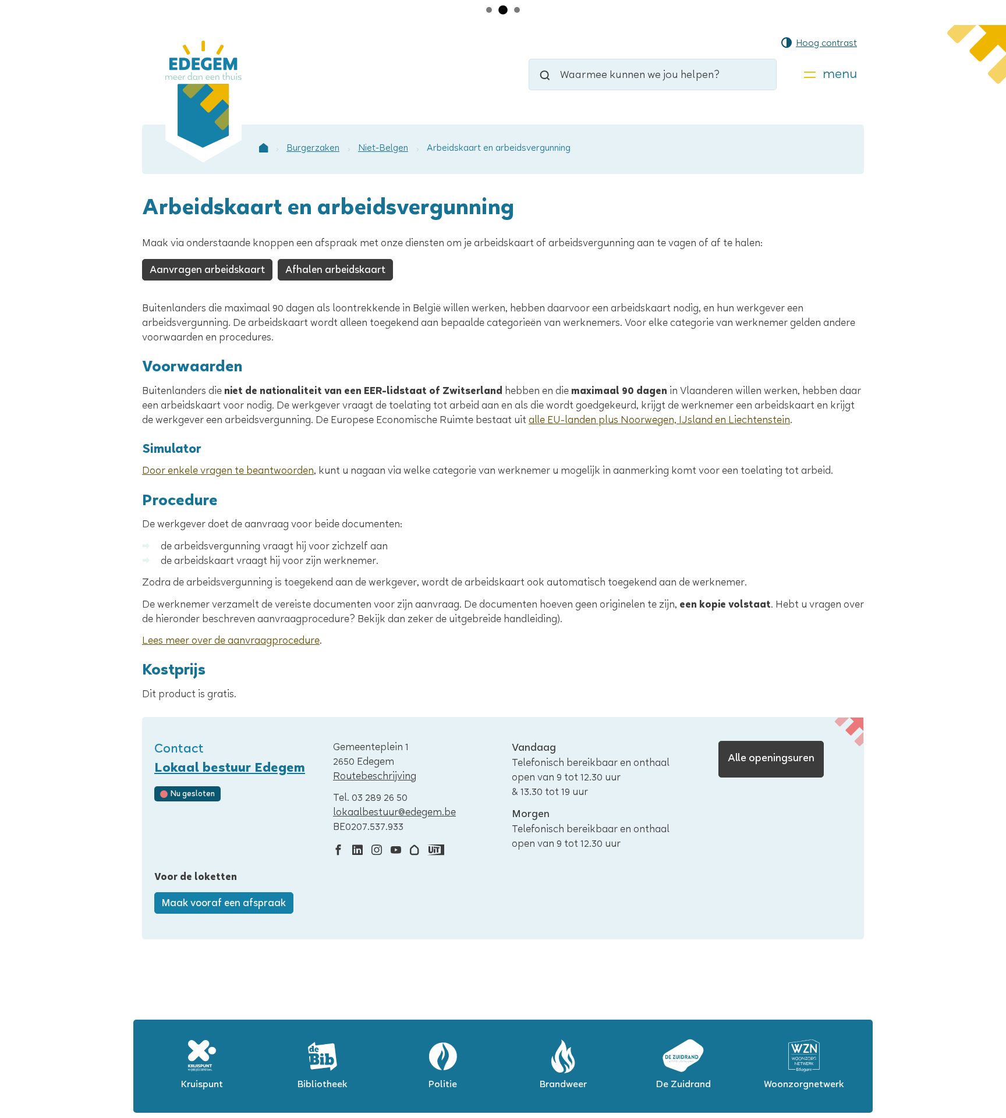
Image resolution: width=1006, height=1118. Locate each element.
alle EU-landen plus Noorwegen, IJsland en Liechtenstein (659, 421)
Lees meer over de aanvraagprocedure (231, 642)
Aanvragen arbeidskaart (207, 271)
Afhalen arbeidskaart (335, 271)
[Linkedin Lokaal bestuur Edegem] (357, 851)
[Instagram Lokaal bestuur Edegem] (376, 851)
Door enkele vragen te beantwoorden (228, 472)
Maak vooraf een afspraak (224, 904)
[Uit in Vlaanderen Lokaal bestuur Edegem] (436, 851)
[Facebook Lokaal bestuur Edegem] (338, 851)
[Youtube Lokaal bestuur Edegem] (396, 851)
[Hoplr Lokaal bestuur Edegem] (414, 851)
